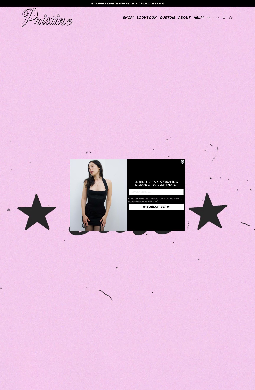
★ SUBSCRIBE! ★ (156, 206)
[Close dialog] (182, 161)
